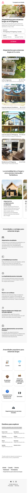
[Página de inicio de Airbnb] (3, 2)
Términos (16, 485)
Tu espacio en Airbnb (18, 2)
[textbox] (7, 37)
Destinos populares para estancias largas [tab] (12, 427)
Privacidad (10, 485)
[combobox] (13, 32)
